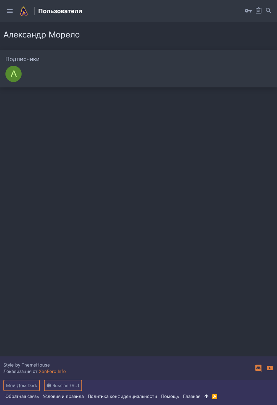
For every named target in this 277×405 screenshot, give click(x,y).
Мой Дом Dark (21, 385)
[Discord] (258, 368)
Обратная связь (22, 396)
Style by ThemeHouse (26, 365)
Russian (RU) (65, 385)
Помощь (170, 396)
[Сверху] (206, 396)
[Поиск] (268, 11)
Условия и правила (63, 396)
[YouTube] (270, 368)
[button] (9, 11)
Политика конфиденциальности (122, 396)
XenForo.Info (52, 371)
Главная (191, 396)
